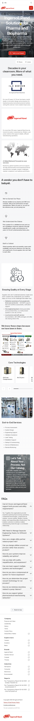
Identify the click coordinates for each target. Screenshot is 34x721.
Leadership (7, 623)
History (6, 626)
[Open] (31, 8)
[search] (31, 3)
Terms (6, 628)
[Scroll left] (3, 389)
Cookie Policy (8, 631)
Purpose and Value (9, 621)
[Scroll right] (9, 389)
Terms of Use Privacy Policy (11, 702)
